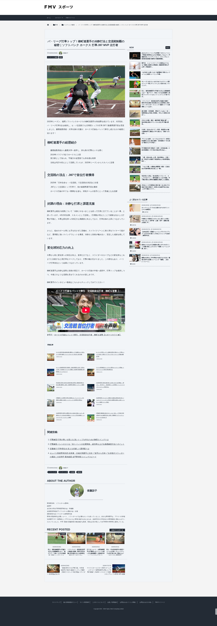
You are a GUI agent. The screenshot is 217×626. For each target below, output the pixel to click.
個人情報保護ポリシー (70, 602)
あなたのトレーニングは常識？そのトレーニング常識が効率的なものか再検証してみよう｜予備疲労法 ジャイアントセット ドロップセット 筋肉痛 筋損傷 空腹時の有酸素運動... (156, 55)
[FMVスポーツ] (59, 8)
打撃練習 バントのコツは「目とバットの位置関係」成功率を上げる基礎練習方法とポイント (87, 444)
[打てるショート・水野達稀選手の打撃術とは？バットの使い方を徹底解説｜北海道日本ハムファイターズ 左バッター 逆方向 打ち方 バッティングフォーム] (96, 542)
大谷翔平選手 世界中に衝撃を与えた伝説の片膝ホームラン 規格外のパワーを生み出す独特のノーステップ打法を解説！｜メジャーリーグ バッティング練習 (70, 415)
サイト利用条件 (84, 602)
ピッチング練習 (81, 533)
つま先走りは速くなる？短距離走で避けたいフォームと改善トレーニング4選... (156, 73)
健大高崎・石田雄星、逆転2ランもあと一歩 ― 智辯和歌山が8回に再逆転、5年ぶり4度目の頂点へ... (156, 113)
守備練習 (63, 533)
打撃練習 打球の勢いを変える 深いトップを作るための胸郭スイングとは (79, 440)
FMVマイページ (70, 17)
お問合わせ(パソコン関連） (128, 602)
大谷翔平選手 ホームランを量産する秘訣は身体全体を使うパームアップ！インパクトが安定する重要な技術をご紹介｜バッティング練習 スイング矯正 (110, 400)
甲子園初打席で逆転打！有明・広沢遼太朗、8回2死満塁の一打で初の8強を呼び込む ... (156, 149)
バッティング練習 (53, 57)
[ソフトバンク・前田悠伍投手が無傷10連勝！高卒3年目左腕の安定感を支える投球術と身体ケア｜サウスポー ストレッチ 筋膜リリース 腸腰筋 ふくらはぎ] (76, 542)
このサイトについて (98, 602)
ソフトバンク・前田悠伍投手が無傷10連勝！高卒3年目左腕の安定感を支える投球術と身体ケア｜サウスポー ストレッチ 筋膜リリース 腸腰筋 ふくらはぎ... (156, 103)
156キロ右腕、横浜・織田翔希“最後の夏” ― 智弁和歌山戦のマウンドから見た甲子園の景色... (155, 122)
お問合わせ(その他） (146, 602)
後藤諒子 (65, 53)
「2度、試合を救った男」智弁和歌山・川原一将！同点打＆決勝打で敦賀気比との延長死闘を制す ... (156, 159)
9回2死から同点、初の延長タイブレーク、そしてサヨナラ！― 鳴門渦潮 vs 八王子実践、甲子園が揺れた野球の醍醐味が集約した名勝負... (156, 178)
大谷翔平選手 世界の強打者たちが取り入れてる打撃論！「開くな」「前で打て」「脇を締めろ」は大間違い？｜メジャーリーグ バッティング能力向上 (110, 385)
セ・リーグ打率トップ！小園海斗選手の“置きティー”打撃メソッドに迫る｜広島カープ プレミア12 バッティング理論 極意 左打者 (110, 354)
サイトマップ (56, 602)
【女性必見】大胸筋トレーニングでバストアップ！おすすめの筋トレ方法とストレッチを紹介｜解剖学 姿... (156, 233)
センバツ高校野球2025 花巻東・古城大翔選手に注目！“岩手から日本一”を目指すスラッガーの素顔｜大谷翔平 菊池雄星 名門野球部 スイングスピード (70, 369)
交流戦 (72, 472)
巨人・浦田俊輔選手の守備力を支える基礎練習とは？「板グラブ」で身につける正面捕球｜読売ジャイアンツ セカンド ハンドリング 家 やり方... (156, 93)
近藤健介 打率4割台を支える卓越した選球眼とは (69, 449)
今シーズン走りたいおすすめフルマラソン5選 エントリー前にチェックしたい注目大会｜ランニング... (156, 83)
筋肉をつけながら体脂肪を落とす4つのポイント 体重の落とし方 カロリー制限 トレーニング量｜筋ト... (156, 246)
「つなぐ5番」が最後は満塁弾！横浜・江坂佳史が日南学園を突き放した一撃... (156, 167)
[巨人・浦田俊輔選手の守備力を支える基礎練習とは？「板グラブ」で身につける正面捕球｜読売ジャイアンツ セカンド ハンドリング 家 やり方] (57, 542)
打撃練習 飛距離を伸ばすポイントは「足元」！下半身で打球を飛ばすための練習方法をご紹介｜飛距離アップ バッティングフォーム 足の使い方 (110, 415)
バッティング (63, 472)
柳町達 (79, 472)
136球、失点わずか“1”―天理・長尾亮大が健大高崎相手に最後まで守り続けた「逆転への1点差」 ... (156, 131)
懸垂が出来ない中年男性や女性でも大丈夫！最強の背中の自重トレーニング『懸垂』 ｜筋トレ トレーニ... (156, 259)
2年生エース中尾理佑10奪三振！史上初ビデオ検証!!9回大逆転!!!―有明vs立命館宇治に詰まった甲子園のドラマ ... (156, 187)
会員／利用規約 (112, 602)
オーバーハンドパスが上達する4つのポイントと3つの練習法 (156, 208)
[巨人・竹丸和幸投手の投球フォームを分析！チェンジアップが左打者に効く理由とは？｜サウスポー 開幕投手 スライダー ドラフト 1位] (115, 542)
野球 (61, 57)
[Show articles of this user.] (66, 490)
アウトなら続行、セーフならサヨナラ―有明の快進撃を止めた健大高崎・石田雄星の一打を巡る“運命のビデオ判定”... (156, 140)
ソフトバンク (52, 472)
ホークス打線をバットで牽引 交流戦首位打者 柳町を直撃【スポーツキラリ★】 (87, 335)
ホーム (49, 17)
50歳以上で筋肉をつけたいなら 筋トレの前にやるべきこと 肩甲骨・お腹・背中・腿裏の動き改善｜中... (155, 220)
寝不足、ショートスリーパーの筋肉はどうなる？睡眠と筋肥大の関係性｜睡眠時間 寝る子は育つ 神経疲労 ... (155, 65)
